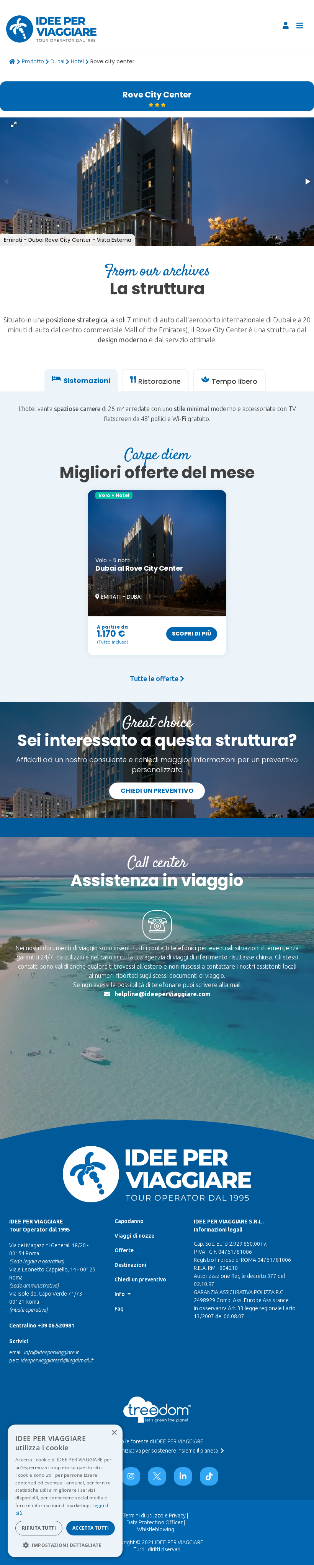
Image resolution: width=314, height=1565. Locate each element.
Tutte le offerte (155, 678)
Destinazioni (130, 1265)
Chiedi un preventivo (157, 790)
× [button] (114, 1433)
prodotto (33, 61)
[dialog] (65, 1491)
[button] (14, 124)
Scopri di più (191, 633)
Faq (119, 1309)
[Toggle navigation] (300, 25)
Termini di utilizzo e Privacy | (155, 1515)
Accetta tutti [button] (90, 1528)
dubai (57, 61)
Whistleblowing (155, 1529)
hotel (77, 61)
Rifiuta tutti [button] (39, 1528)
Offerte (124, 1250)
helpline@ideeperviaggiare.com (162, 994)
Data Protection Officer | (155, 1522)
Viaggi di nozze (134, 1236)
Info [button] (120, 1294)
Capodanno (129, 1221)
